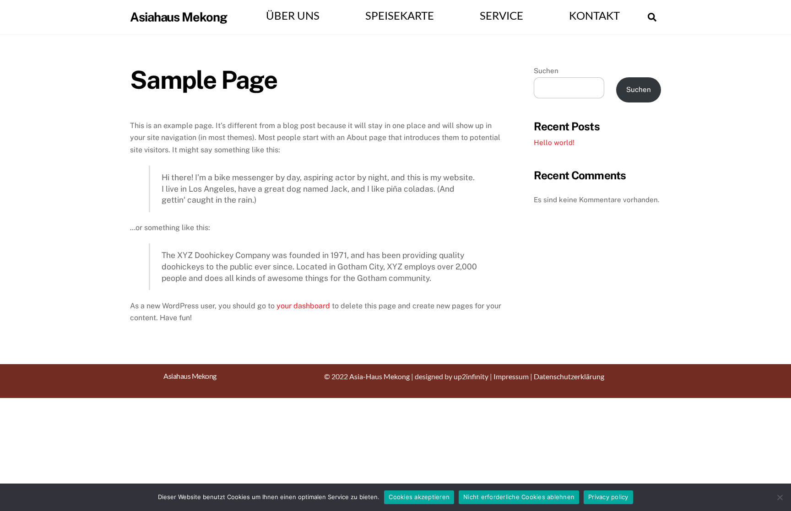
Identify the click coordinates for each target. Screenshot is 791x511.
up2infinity (471, 376)
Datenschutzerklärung (569, 376)
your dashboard (303, 305)
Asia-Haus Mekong (379, 376)
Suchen (546, 71)
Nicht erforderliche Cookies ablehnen (518, 496)
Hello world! (554, 142)
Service (501, 16)
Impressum (511, 376)
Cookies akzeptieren (419, 496)
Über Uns (293, 16)
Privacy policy (608, 496)
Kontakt (594, 16)
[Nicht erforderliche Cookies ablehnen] (779, 497)
